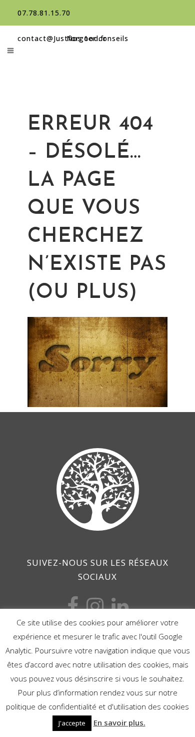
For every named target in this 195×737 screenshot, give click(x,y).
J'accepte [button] (72, 722)
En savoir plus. (120, 722)
